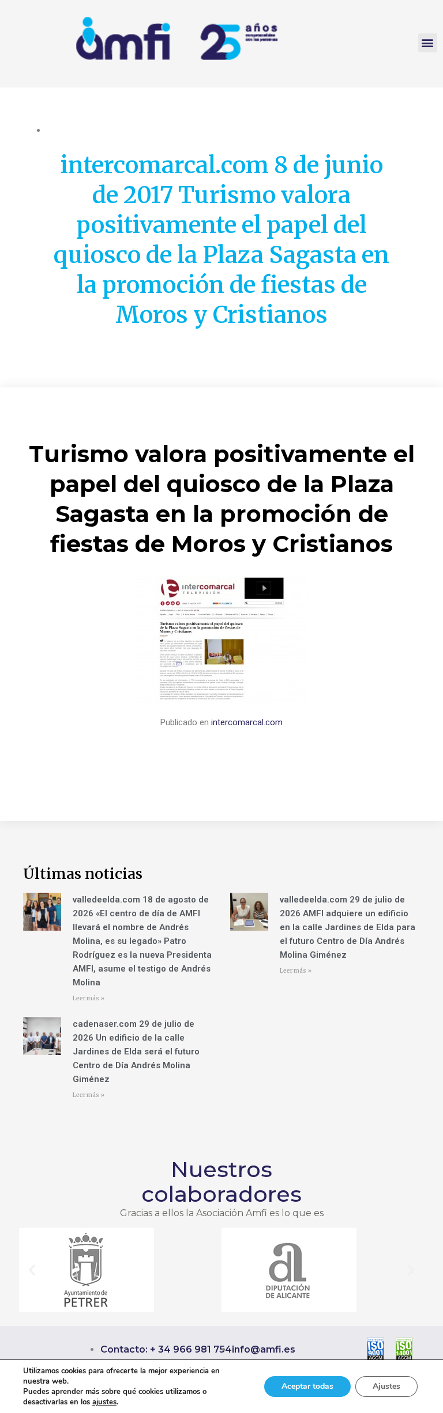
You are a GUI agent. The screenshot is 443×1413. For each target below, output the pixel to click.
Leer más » (88, 998)
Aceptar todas (307, 1386)
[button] (427, 42)
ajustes (104, 1402)
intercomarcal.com (247, 722)
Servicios (183, 130)
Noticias (146, 130)
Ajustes (386, 1386)
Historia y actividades (86, 130)
